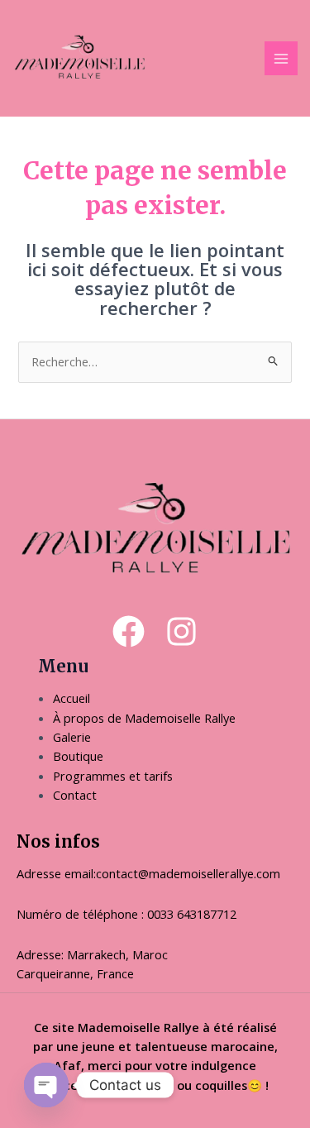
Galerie (72, 737)
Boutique (78, 756)
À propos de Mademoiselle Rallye (144, 718)
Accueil (73, 698)
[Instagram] (181, 631)
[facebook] (128, 631)
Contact (75, 794)
